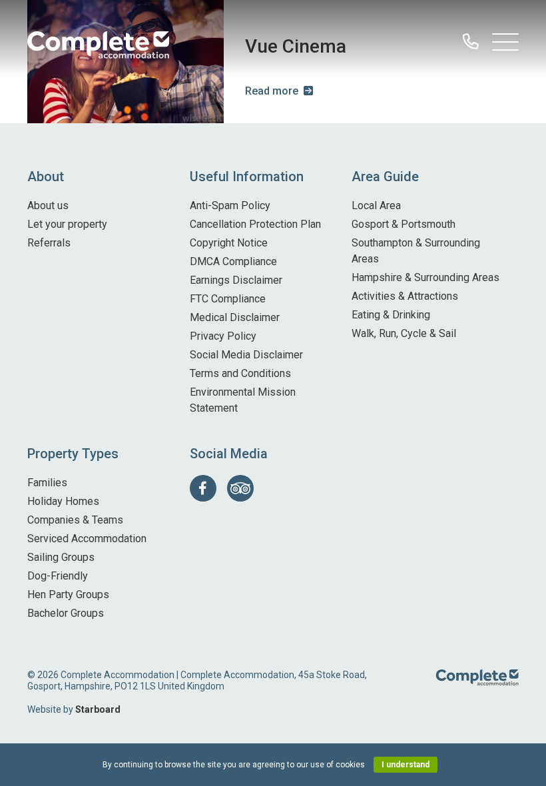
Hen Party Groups (68, 594)
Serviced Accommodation (86, 538)
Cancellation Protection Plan (255, 224)
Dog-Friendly (57, 576)
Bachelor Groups (65, 613)
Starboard (98, 709)
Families (47, 482)
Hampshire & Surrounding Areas (425, 277)
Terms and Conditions (240, 373)
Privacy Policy (223, 336)
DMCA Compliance (233, 261)
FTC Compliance (228, 298)
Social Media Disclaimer (246, 354)
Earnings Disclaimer (236, 280)
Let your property (67, 224)
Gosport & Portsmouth (403, 224)
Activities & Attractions (405, 296)
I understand (405, 764)
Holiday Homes (63, 501)
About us (48, 205)
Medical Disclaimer (235, 317)
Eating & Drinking (391, 314)
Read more (271, 91)
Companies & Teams (75, 520)
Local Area (376, 205)
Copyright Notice (229, 242)
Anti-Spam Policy (230, 205)
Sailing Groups (61, 557)
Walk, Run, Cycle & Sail (404, 333)
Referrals (49, 242)
